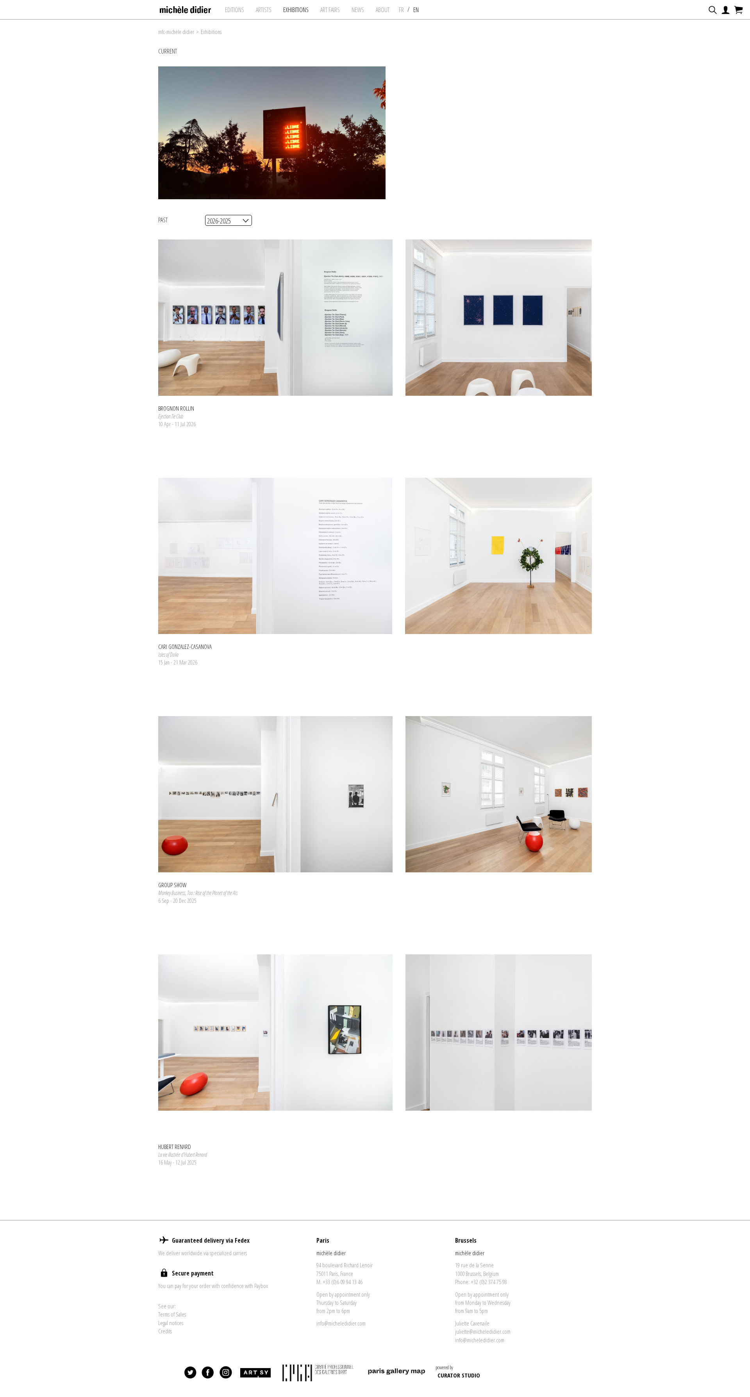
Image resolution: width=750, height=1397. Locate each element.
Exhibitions (211, 32)
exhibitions (296, 9)
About (382, 9)
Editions (234, 9)
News (358, 9)
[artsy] (255, 1373)
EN (416, 9)
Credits (165, 1331)
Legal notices (170, 1323)
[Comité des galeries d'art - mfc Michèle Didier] (318, 1372)
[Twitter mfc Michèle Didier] (190, 1373)
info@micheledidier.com (341, 1323)
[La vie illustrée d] (275, 1032)
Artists (263, 9)
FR (401, 9)
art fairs (330, 9)
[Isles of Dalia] (275, 556)
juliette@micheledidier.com (483, 1331)
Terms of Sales (172, 1314)
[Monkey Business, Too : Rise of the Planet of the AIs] (275, 794)
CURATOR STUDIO (459, 1375)
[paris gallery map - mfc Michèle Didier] (396, 1372)
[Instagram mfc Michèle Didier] (226, 1373)
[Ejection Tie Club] (275, 317)
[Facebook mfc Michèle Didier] (208, 1373)
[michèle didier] (185, 7)
